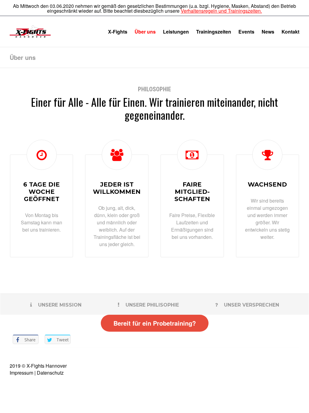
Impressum (21, 372)
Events (246, 31)
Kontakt (290, 31)
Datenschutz (50, 372)
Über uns (145, 31)
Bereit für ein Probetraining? (154, 323)
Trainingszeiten (213, 31)
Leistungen (176, 31)
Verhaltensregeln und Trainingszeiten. (221, 10)
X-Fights (117, 31)
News (268, 31)
